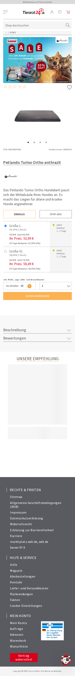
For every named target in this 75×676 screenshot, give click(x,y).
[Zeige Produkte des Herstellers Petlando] (10, 183)
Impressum (18, 512)
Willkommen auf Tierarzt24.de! (37, 2)
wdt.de (43, 542)
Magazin (16, 571)
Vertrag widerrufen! (23, 657)
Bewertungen (14, 338)
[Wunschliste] (60, 12)
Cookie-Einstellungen (26, 606)
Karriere (16, 536)
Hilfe (13, 565)
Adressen (16, 634)
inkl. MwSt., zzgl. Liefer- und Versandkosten (23, 279)
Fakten (15, 600)
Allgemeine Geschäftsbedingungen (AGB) (35, 505)
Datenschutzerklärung (26, 518)
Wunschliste (19, 646)
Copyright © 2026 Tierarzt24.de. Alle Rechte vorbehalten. (37, 671)
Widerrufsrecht (21, 524)
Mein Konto (18, 623)
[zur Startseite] (33, 12)
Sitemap (16, 497)
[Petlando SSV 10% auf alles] (37, 60)
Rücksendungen (21, 594)
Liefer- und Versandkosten (29, 588)
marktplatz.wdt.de (23, 542)
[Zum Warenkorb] (68, 12)
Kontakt (16, 582)
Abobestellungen (22, 576)
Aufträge (16, 629)
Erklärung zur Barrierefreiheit (32, 530)
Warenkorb (18, 641)
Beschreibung (14, 329)
